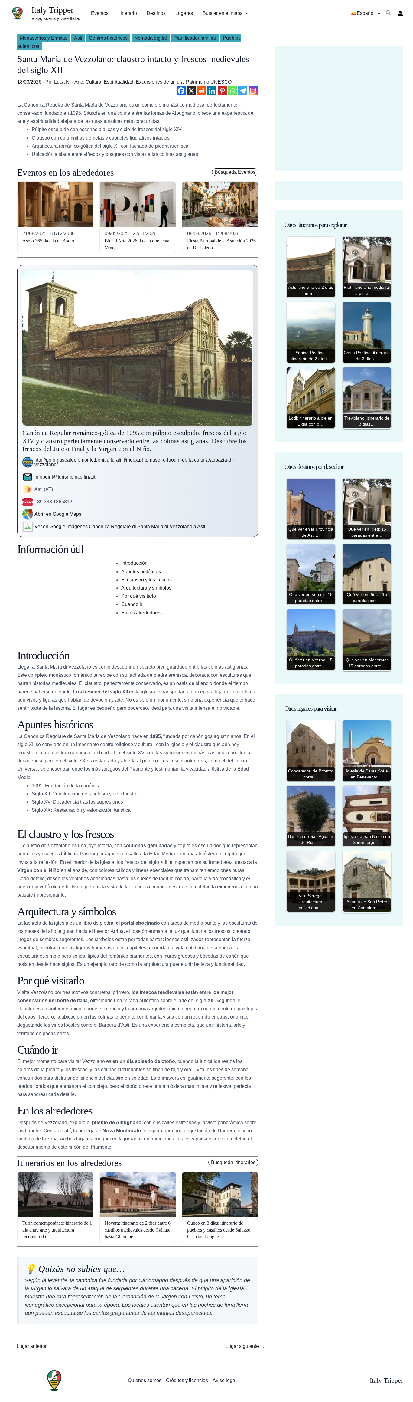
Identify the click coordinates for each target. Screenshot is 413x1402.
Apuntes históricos (141, 571)
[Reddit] (201, 90)
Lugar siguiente (245, 1346)
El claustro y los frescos (146, 579)
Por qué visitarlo (138, 596)
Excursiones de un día (160, 81)
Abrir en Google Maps (57, 514)
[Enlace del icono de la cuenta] (400, 13)
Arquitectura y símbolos (146, 588)
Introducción (134, 563)
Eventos (100, 13)
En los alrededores (141, 612)
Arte (78, 81)
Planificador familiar (195, 38)
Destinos (156, 13)
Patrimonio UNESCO (209, 81)
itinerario (127, 13)
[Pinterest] (222, 90)
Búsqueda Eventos (235, 172)
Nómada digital (150, 38)
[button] (246, 13)
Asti (78, 38)
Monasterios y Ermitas (43, 38)
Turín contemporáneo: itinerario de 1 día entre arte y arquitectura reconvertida (57, 1229)
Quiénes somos (144, 1380)
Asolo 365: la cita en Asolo (48, 240)
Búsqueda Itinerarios (233, 1162)
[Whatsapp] (232, 90)
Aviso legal (224, 1380)
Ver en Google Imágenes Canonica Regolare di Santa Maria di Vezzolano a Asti (119, 526)
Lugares (184, 13)
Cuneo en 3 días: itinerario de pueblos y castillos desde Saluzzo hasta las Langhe (218, 1229)
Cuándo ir (131, 604)
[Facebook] (181, 90)
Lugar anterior (29, 1346)
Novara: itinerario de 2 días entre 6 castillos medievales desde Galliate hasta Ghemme (138, 1229)
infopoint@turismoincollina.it (64, 476)
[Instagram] (253, 90)
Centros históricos (108, 38)
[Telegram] (242, 90)
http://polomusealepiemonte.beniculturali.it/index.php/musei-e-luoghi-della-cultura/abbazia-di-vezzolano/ (134, 462)
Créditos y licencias (187, 1380)
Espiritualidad (118, 81)
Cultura (93, 81)
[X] (191, 90)
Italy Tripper (52, 10)
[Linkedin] (211, 90)
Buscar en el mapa (223, 13)
